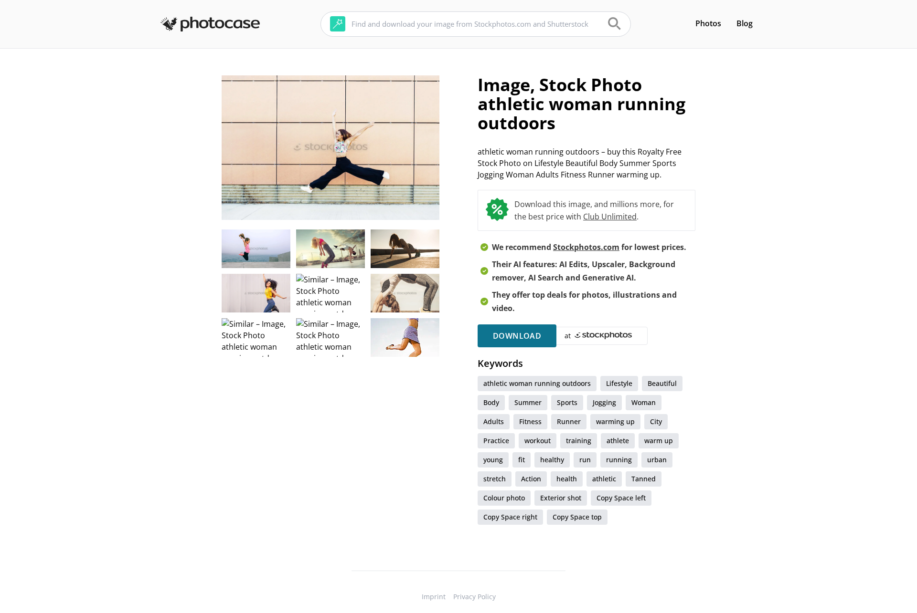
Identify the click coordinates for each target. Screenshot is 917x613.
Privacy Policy (474, 596)
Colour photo (504, 497)
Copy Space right (510, 516)
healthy (552, 459)
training (578, 440)
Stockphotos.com (586, 247)
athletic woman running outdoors (537, 383)
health (566, 478)
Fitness (530, 421)
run (585, 459)
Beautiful (662, 383)
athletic (604, 478)
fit (521, 459)
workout (537, 440)
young (493, 459)
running (619, 459)
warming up (615, 421)
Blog (744, 23)
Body (491, 402)
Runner (569, 421)
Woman (643, 402)
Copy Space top (577, 516)
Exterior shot (560, 497)
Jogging (604, 402)
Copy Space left (621, 497)
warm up (658, 440)
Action (531, 478)
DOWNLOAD (517, 336)
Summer (528, 402)
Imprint (434, 596)
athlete (618, 440)
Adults (493, 421)
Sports (567, 402)
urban (657, 459)
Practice (496, 440)
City (656, 421)
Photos (708, 23)
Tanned (643, 478)
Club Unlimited (610, 216)
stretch (494, 478)
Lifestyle (619, 383)
